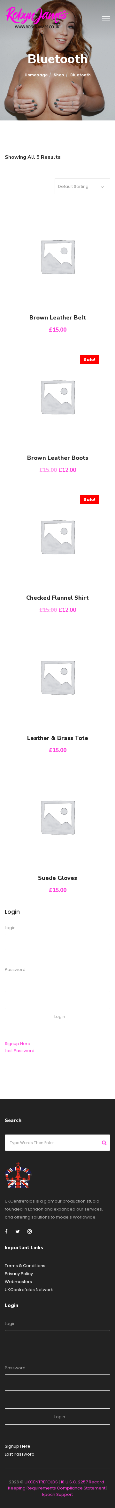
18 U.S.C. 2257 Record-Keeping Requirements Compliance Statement (57, 1485)
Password (15, 969)
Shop (59, 75)
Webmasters (18, 1282)
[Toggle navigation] (106, 18)
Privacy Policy (19, 1274)
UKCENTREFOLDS (41, 1482)
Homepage (36, 75)
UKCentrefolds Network (29, 1290)
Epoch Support (57, 1494)
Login (10, 928)
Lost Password (19, 1051)
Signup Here (17, 1044)
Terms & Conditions (25, 1266)
